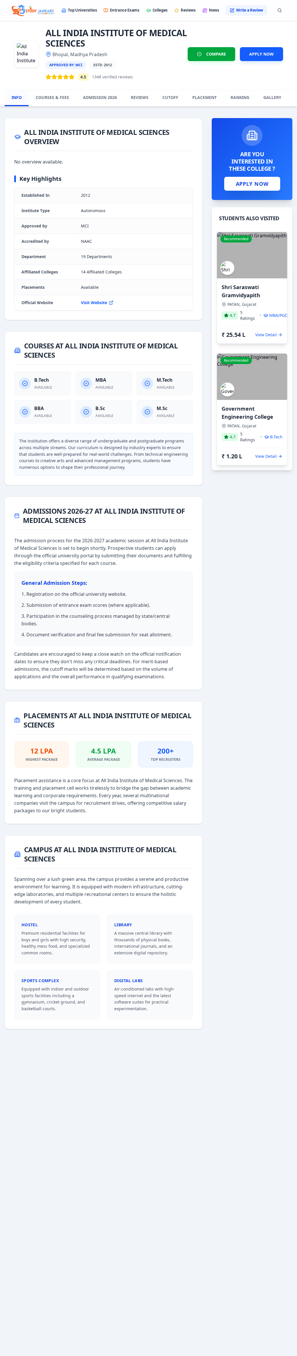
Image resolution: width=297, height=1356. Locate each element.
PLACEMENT (204, 97)
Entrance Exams (124, 10)
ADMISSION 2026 (100, 97)
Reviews (188, 10)
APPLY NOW (261, 54)
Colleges (160, 10)
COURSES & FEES (52, 97)
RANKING (240, 97)
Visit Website (94, 302)
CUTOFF (170, 97)
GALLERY (272, 97)
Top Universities (82, 10)
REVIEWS (139, 97)
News (214, 10)
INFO (17, 97)
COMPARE (216, 54)
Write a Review (249, 10)
